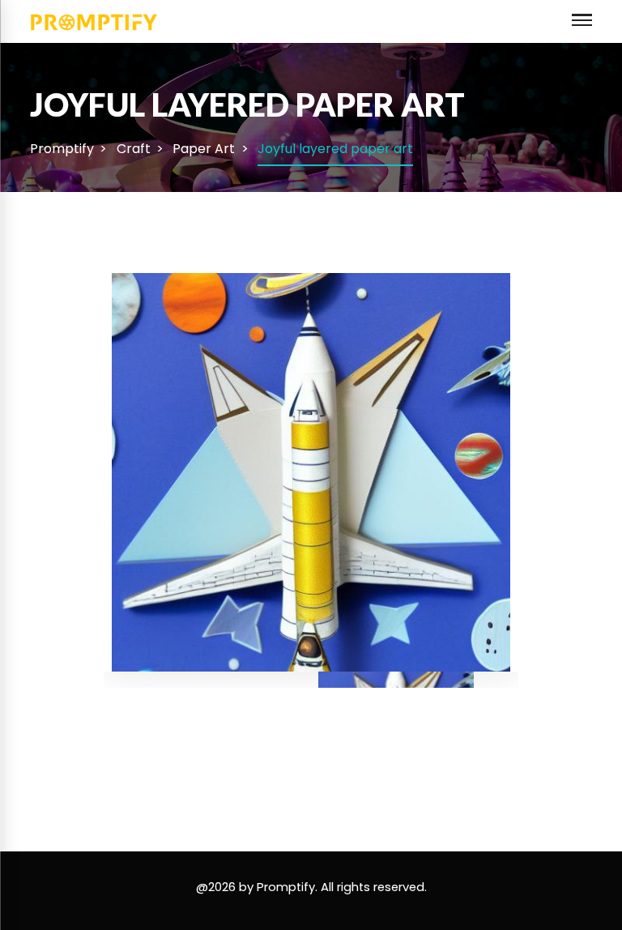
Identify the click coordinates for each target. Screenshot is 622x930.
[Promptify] (94, 20)
